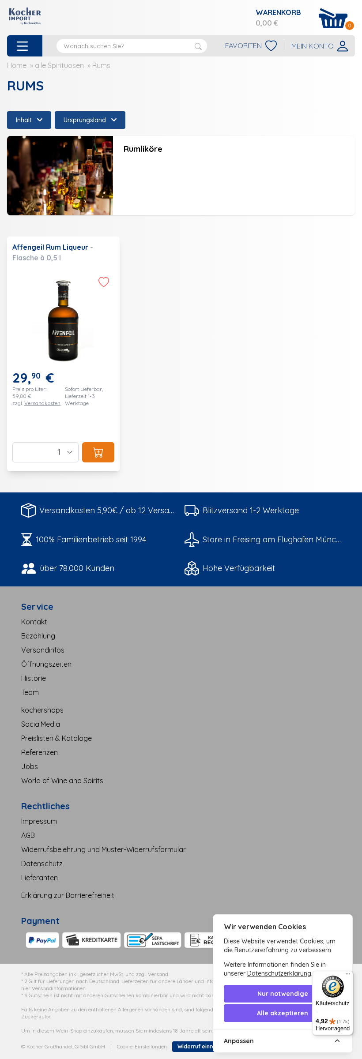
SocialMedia (40, 724)
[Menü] (348, 976)
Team (30, 692)
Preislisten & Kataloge (56, 738)
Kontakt (34, 621)
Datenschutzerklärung (279, 973)
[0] (333, 18)
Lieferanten (39, 877)
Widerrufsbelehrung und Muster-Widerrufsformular (103, 849)
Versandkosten (42, 403)
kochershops (42, 710)
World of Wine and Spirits (62, 780)
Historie (33, 678)
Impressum (39, 821)
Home (16, 65)
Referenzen (39, 752)
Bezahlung (38, 635)
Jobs (29, 766)
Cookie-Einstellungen (142, 1046)
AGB (28, 835)
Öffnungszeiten (46, 664)
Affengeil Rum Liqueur (51, 247)
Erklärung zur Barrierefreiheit (67, 895)
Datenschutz (42, 863)
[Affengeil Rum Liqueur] (63, 354)
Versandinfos (42, 650)
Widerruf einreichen (203, 1046)
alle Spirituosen (59, 65)
